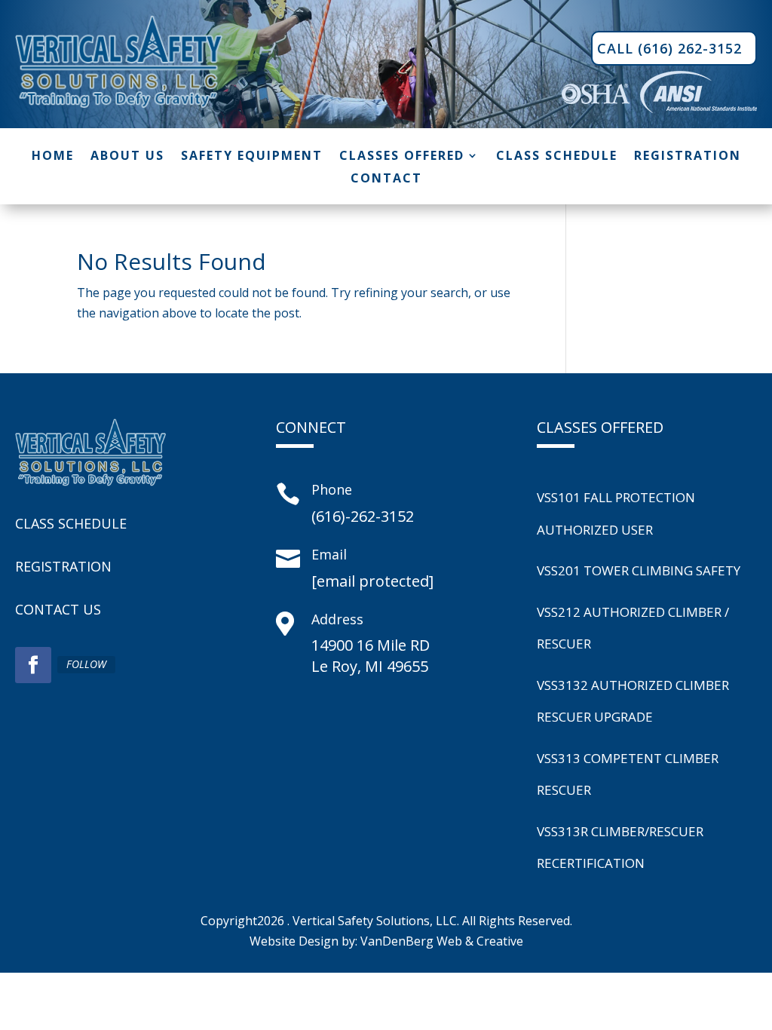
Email (329, 554)
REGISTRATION (63, 566)
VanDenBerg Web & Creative (441, 941)
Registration (687, 157)
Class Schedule (556, 157)
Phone (331, 489)
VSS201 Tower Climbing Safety (638, 570)
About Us (127, 157)
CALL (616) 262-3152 (669, 48)
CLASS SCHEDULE (71, 523)
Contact (386, 179)
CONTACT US (58, 609)
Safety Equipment (252, 157)
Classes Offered (401, 157)
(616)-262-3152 (362, 516)
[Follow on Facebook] (33, 665)
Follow (86, 664)
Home (53, 157)
